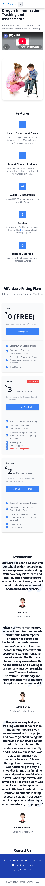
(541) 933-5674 (24, 869)
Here (22, 230)
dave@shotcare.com (24, 865)
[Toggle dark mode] (20, 4)
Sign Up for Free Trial (22, 407)
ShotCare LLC (33, 882)
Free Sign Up (22, 331)
